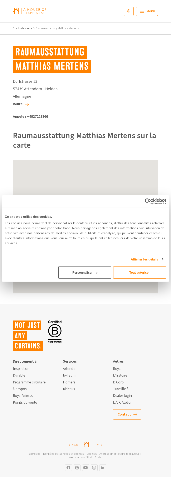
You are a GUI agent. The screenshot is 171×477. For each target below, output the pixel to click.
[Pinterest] (77, 467)
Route (18, 104)
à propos (20, 389)
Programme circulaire (29, 382)
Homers (69, 382)
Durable (19, 375)
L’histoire (120, 375)
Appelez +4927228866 (30, 116)
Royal (117, 369)
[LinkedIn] (102, 467)
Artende (69, 369)
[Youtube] (85, 467)
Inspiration (21, 369)
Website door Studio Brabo (85, 457)
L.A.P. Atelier (122, 402)
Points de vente (22, 28)
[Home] (29, 11)
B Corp (118, 382)
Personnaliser (82, 272)
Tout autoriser (139, 272)
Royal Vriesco (23, 395)
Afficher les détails (144, 259)
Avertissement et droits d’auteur (119, 454)
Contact (124, 414)
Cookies (92, 454)
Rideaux (69, 389)
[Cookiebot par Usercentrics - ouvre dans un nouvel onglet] (148, 201)
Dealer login (122, 395)
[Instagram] (68, 467)
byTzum (69, 375)
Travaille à (120, 389)
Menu (150, 11)
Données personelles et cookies (63, 454)
